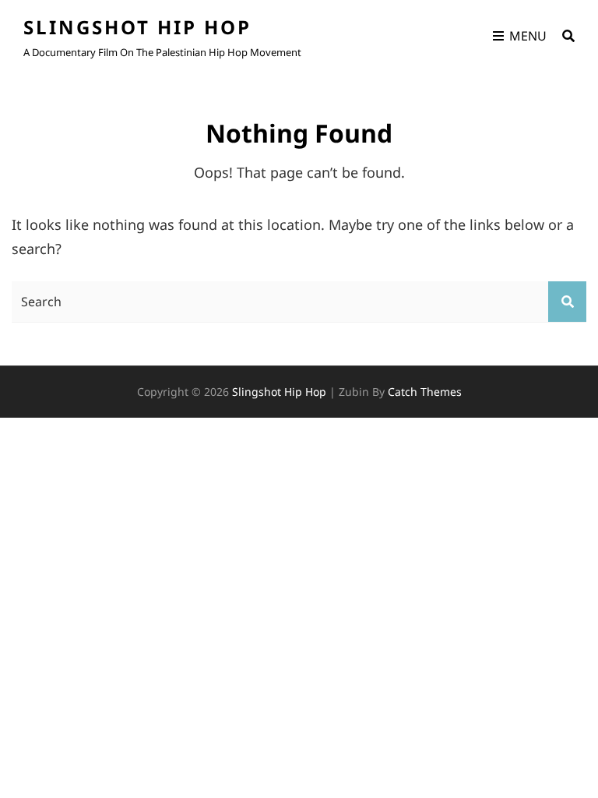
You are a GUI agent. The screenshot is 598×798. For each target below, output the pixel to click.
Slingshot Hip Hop (137, 27)
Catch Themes (425, 391)
